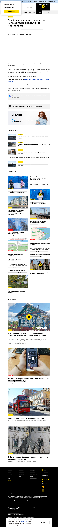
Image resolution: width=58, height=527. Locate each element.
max (44, 481)
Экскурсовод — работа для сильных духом (26, 416)
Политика (21, 469)
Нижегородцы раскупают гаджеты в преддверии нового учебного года (28, 378)
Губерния (32, 472)
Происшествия (33, 474)
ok (49, 479)
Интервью (10, 474)
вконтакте (42, 479)
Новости (10, 469)
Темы (9, 478)
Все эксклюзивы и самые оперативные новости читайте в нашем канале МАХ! (29, 96)
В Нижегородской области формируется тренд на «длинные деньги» (28, 456)
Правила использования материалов (16, 514)
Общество (10, 16)
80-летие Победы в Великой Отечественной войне (32, 29)
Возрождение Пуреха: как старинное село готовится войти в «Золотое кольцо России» (27, 333)
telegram (46, 479)
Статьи (9, 472)
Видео (9, 480)
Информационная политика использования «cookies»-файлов (21, 517)
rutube (42, 481)
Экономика (21, 472)
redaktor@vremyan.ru (15, 509)
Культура (32, 469)
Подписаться (11, 11)
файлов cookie (23, 521)
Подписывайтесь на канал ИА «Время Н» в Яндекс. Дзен (27, 106)
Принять (43, 522)
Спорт (20, 476)
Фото (9, 476)
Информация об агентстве (13, 513)
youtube (44, 479)
